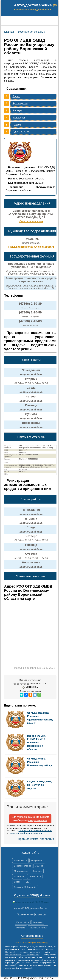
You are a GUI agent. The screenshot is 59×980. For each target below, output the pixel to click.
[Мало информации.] (21, 684)
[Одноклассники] (30, 695)
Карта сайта (22, 922)
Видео (17, 881)
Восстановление (22, 865)
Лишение (37, 871)
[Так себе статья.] (18, 684)
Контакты (37, 922)
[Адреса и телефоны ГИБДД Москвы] (31, 902)
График (17, 124)
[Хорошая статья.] (25, 684)
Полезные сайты (38, 927)
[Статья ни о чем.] (15, 684)
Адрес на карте (21, 131)
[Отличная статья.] (28, 684)
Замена (39, 865)
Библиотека (35, 876)
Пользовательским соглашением (35, 830)
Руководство (20, 103)
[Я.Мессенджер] (21, 695)
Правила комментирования (36, 839)
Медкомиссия (21, 871)
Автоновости (20, 860)
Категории (19, 876)
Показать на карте (31, 221)
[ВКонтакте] (26, 695)
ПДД (27, 881)
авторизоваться (37, 820)
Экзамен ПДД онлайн (25, 887)
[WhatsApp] (39, 695)
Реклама (20, 927)
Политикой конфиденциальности (25, 833)
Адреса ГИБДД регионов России (30, 908)
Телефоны (19, 117)
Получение (36, 860)
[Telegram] (35, 695)
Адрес (16, 96)
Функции (17, 110)
